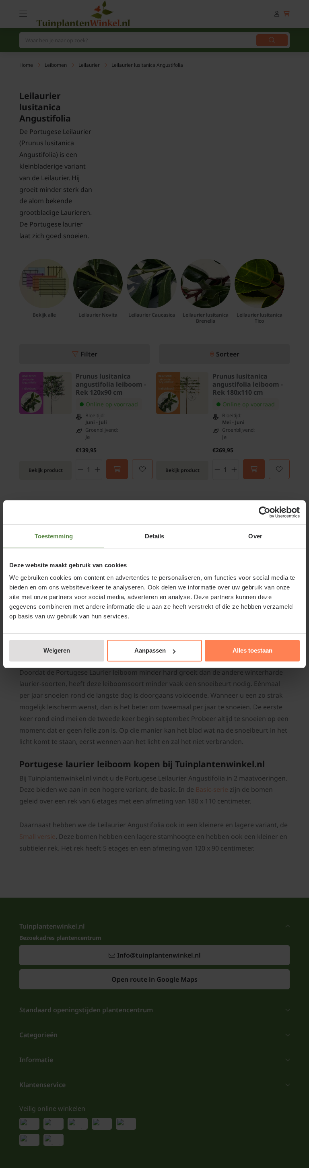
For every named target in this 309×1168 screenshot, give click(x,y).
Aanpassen (150, 650)
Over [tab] (255, 536)
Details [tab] (155, 536)
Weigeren (56, 650)
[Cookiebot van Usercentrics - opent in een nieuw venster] (264, 512)
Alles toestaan (252, 650)
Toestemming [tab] (54, 536)
